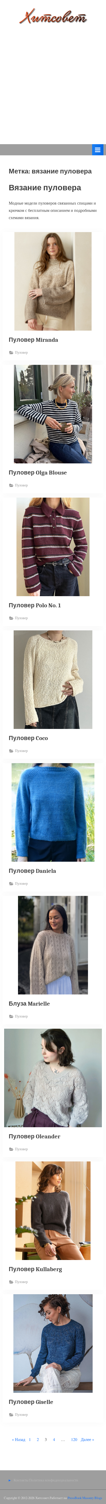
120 (74, 1439)
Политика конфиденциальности (53, 1480)
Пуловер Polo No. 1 (35, 605)
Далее (86, 1439)
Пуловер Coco (28, 738)
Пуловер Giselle (31, 1401)
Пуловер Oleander (34, 1136)
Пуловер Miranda (33, 339)
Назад (20, 1439)
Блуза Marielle (29, 1003)
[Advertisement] (53, 80)
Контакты (21, 1480)
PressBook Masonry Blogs (85, 1497)
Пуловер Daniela (32, 870)
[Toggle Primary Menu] (97, 149)
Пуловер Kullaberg (35, 1269)
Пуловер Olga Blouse (38, 472)
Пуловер (21, 352)
